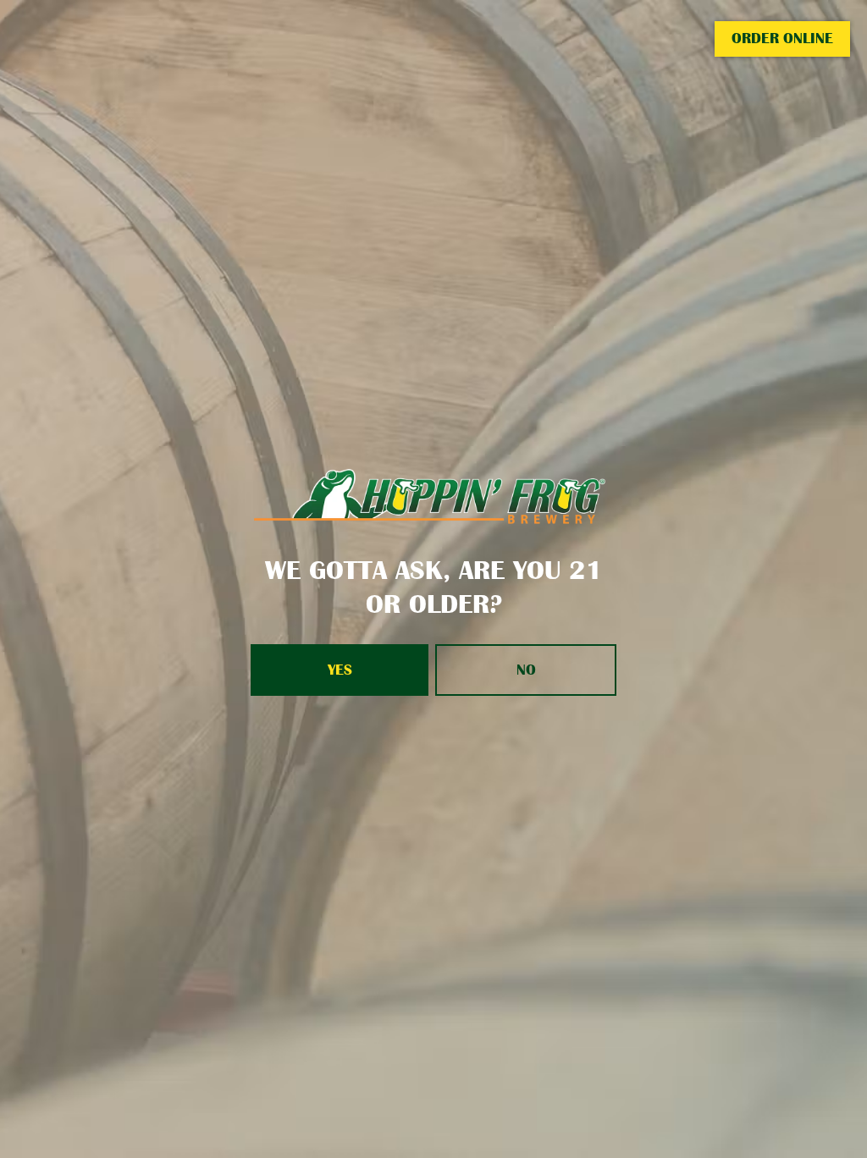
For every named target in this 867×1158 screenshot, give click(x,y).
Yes (340, 669)
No (526, 669)
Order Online (782, 38)
